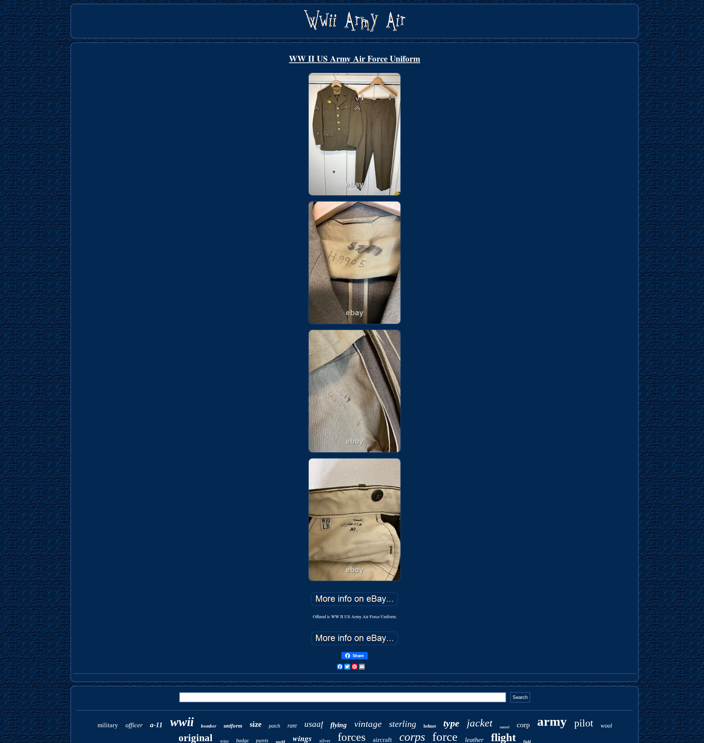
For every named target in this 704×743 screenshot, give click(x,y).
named (504, 727)
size (255, 724)
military (108, 725)
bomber (208, 726)
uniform (233, 726)
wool (606, 725)
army (552, 721)
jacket (479, 723)
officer (134, 725)
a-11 (156, 725)
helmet (429, 726)
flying (338, 725)
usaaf (313, 724)
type (451, 723)
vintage (368, 724)
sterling (402, 724)
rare (292, 725)
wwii (182, 722)
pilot (583, 723)
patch (274, 726)
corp (523, 725)
